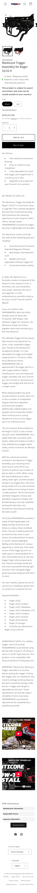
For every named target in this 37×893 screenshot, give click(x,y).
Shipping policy (11, 884)
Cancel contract (18, 825)
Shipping (14, 118)
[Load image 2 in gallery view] (18, 51)
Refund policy (26, 880)
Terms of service (28, 877)
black (7, 104)
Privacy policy (14, 880)
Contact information (26, 884)
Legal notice (15, 877)
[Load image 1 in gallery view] (7, 51)
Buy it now (18, 145)
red (17, 104)
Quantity (5, 123)
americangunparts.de (17, 874)
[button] (5, 4)
